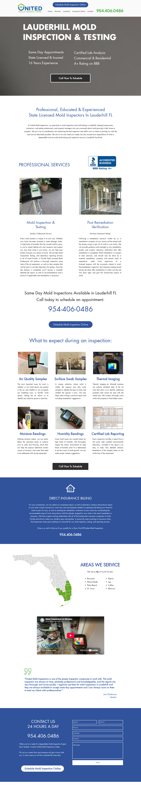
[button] (66, 11)
